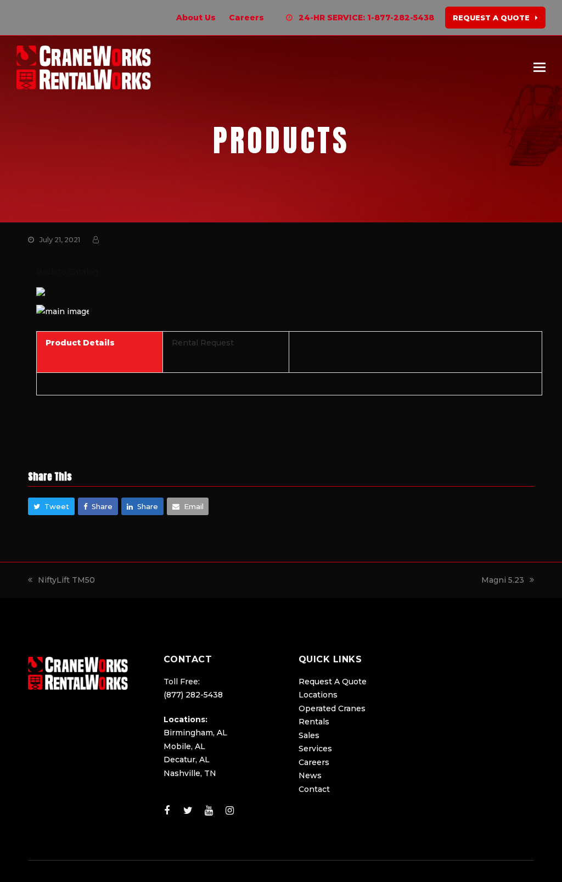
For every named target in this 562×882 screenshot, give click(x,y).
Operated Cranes (332, 708)
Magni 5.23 (502, 580)
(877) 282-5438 (193, 695)
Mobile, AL (184, 746)
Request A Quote (333, 681)
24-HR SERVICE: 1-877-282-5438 (366, 18)
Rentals (314, 722)
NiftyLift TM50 (66, 580)
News (310, 775)
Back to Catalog (67, 272)
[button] (539, 67)
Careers (314, 762)
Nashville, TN (190, 773)
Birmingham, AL (195, 733)
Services (315, 748)
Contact (314, 789)
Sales (309, 735)
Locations (318, 695)
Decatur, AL (187, 759)
